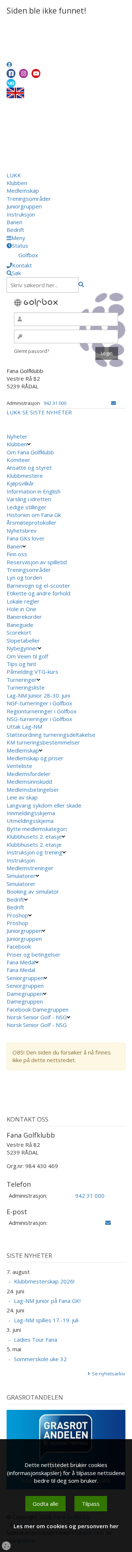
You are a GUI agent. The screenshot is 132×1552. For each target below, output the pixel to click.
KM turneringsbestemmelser (44, 742)
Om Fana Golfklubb (30, 452)
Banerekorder (24, 616)
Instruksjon (21, 214)
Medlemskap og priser (35, 758)
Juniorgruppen (24, 206)
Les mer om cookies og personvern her (66, 1526)
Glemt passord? (31, 351)
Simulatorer (21, 875)
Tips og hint (21, 664)
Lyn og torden (24, 577)
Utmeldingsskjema (30, 820)
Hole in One (21, 609)
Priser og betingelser (34, 954)
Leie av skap (22, 797)
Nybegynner (22, 648)
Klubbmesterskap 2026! (44, 1281)
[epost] (113, 403)
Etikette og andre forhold (38, 593)
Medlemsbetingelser (33, 789)
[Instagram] (23, 73)
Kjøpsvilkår (20, 483)
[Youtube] (36, 73)
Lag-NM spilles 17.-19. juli (46, 1320)
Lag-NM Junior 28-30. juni (38, 695)
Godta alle (45, 1503)
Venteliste (19, 765)
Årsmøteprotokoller (31, 522)
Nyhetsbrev (22, 530)
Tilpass (91, 1503)
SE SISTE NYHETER (47, 412)
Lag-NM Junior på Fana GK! (47, 1300)
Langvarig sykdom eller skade (44, 805)
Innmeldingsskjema (31, 813)
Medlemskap (23, 190)
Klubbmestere (25, 475)
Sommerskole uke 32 (40, 1359)
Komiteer (18, 459)
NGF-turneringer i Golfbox (40, 703)
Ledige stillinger (27, 507)
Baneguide (20, 624)
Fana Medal (21, 962)
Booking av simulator (33, 891)
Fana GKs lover (26, 538)
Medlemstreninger (30, 868)
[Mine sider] (9, 64)
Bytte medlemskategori (37, 828)
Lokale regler (23, 601)
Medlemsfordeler (29, 773)
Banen (14, 222)
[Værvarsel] (11, 83)
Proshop (17, 915)
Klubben (17, 182)
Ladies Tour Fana (35, 1339)
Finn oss (17, 554)
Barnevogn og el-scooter (38, 585)
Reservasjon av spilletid (37, 562)
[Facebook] (11, 73)
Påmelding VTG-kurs (32, 671)
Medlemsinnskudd (29, 781)
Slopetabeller (23, 640)
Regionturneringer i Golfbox (42, 711)
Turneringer (22, 679)
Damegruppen (25, 993)
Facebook (19, 946)
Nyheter (17, 436)
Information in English (33, 491)
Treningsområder (29, 198)
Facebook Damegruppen (38, 1009)
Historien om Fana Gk (34, 514)
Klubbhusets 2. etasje (34, 836)
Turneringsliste (26, 687)
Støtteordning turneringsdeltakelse (52, 734)
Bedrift (15, 229)
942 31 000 (55, 403)
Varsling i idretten (29, 499)
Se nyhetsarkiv (108, 1373)
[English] (15, 92)
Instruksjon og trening (34, 852)
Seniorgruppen (25, 978)
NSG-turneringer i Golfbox (40, 719)
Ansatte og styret (29, 467)
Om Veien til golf (27, 656)
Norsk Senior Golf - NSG (37, 1017)
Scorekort (19, 632)
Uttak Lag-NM (25, 726)
